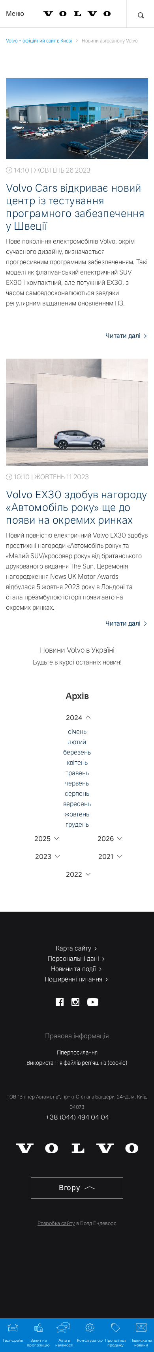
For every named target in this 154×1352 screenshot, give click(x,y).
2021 (105, 857)
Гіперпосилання (77, 1052)
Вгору (70, 1187)
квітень (77, 763)
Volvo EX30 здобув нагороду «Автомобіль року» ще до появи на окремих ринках (76, 507)
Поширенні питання (74, 979)
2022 (74, 874)
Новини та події (74, 969)
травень (77, 773)
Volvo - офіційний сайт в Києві (39, 41)
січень (77, 732)
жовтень (77, 814)
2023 (43, 857)
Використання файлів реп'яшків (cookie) (77, 1062)
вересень (77, 804)
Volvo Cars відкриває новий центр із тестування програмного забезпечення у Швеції (75, 207)
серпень (77, 793)
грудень (77, 824)
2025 (42, 839)
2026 (106, 839)
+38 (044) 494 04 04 (77, 1117)
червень (77, 783)
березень (77, 752)
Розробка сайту (56, 1223)
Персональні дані (74, 958)
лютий (77, 742)
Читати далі (123, 336)
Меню (15, 14)
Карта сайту (74, 948)
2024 (74, 718)
